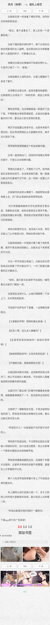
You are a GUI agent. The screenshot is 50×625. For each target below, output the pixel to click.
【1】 (20, 527)
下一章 (41, 11)
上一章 (9, 11)
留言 (25, 592)
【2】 (25, 527)
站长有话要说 (7, 536)
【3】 (30, 527)
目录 (25, 11)
